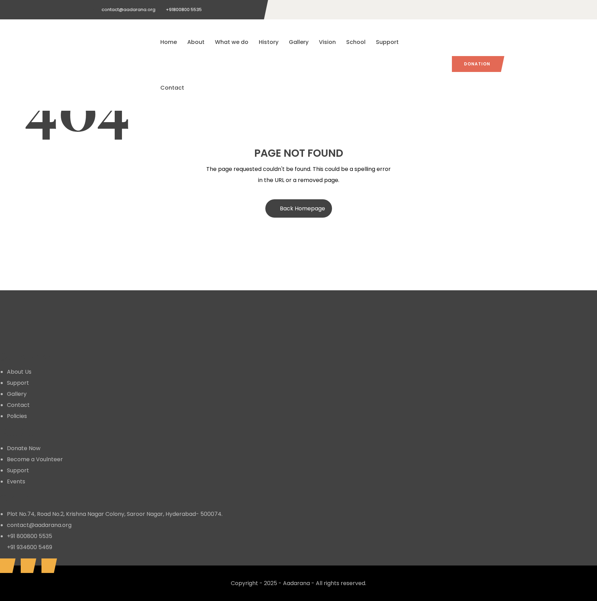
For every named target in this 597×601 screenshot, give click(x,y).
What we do (231, 42)
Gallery (299, 42)
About (196, 42)
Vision (327, 42)
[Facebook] (6, 565)
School (356, 42)
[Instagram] (47, 565)
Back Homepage (302, 208)
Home (168, 42)
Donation (477, 64)
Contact (172, 88)
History (268, 42)
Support (387, 42)
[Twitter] (27, 565)
